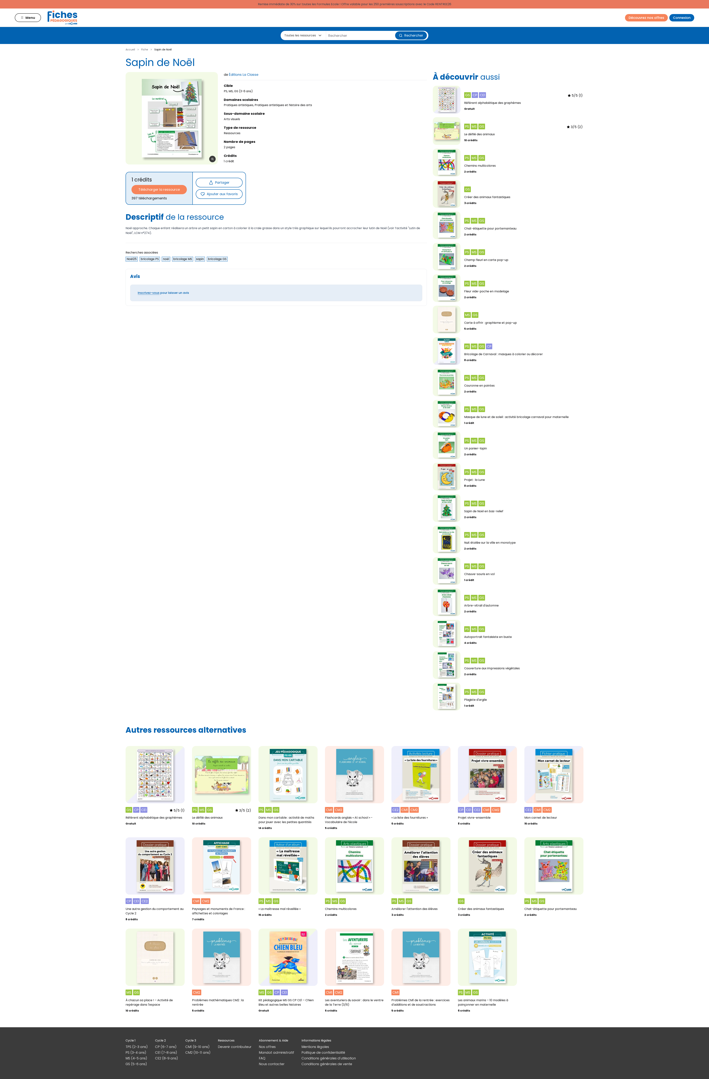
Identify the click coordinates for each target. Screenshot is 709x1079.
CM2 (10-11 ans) (197, 1052)
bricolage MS (182, 259)
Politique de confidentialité (323, 1052)
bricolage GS (217, 259)
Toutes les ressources (300, 35)
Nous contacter (272, 1064)
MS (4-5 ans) (136, 1058)
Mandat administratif (276, 1052)
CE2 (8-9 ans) (166, 1058)
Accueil (130, 49)
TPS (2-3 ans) (137, 1046)
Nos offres (267, 1046)
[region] (172, 118)
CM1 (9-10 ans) (197, 1046)
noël (166, 259)
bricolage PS (150, 259)
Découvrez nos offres (646, 17)
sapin (200, 259)
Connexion (682, 17)
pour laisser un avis (163, 293)
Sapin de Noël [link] (163, 49)
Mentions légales (315, 1046)
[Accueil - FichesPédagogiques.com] (62, 17)
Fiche (144, 49)
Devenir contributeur (234, 1046)
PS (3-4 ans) (136, 1052)
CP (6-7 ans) (166, 1046)
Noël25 (132, 259)
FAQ (262, 1058)
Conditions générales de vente (327, 1064)
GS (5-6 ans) (136, 1064)
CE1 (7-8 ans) (166, 1052)
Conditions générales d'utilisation (329, 1058)
